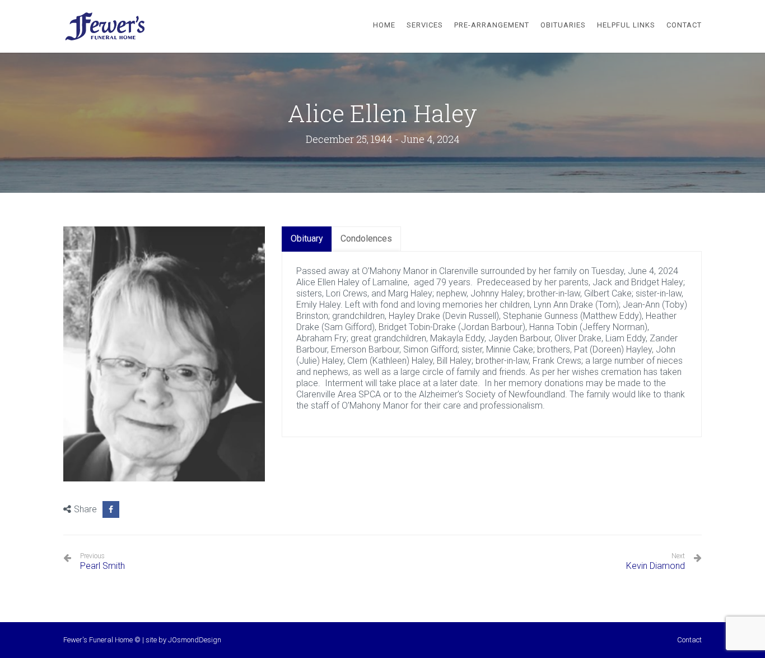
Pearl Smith (102, 561)
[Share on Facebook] (110, 509)
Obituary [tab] (307, 238)
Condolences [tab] (366, 238)
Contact (689, 640)
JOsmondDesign (194, 640)
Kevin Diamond (655, 565)
